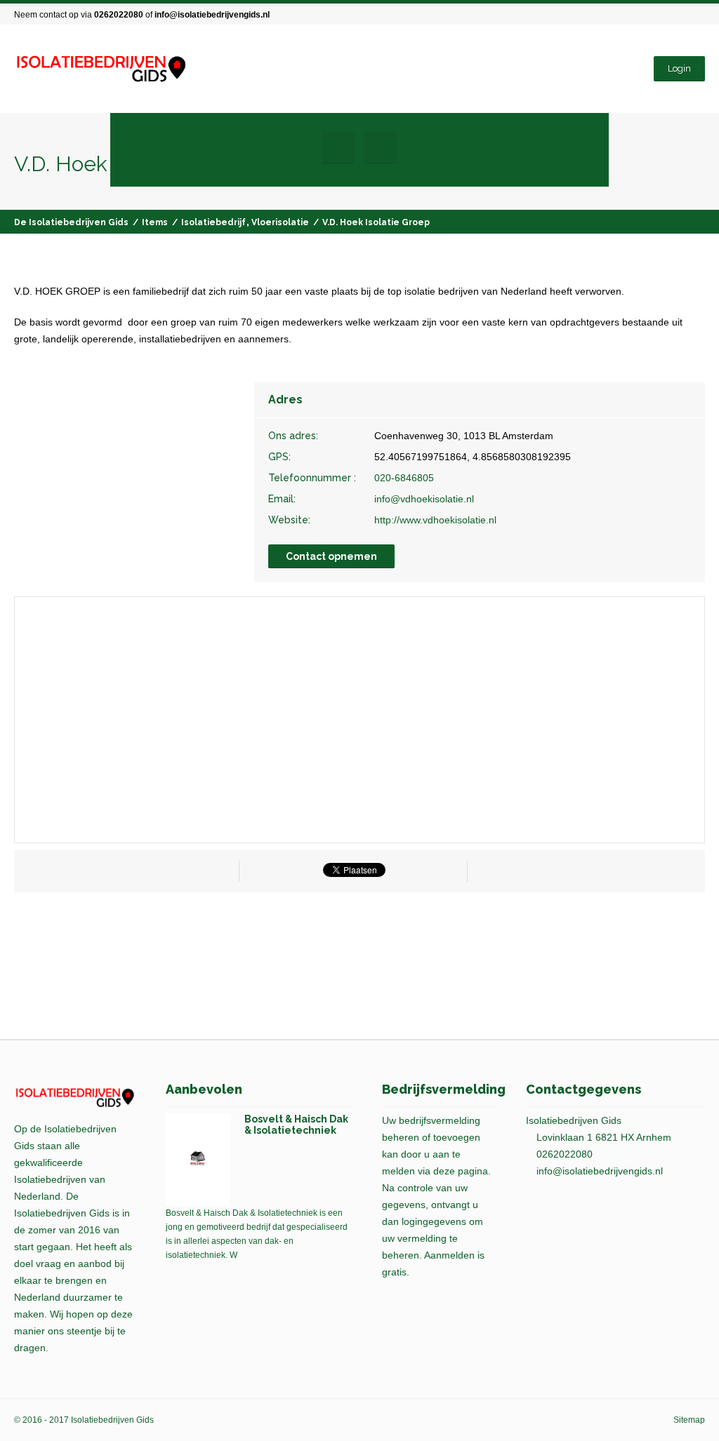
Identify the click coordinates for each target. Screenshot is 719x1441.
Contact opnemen (331, 556)
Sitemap (689, 1420)
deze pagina (460, 1171)
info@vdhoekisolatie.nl (424, 498)
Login (679, 68)
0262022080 (118, 15)
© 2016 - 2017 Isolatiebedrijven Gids (84, 1420)
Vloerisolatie (280, 222)
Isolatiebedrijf (213, 222)
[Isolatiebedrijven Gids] (100, 69)
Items (155, 222)
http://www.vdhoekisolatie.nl (435, 519)
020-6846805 (404, 477)
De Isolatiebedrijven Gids (71, 222)
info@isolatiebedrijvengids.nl (212, 15)
